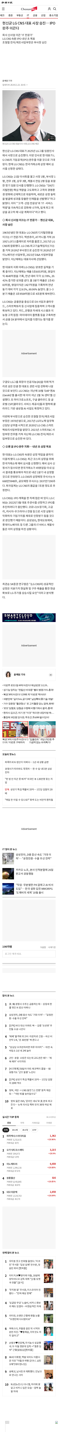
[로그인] (49, 9)
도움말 (43, 947)
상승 (9, 1122)
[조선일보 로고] (7, 2)
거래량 (49, 1123)
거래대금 (36, 1123)
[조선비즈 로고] (29, 8)
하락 (22, 1123)
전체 (6, 1130)
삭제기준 (52, 947)
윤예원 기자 (7, 80)
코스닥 (25, 1130)
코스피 (15, 1130)
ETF (34, 1130)
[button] (3, 9)
